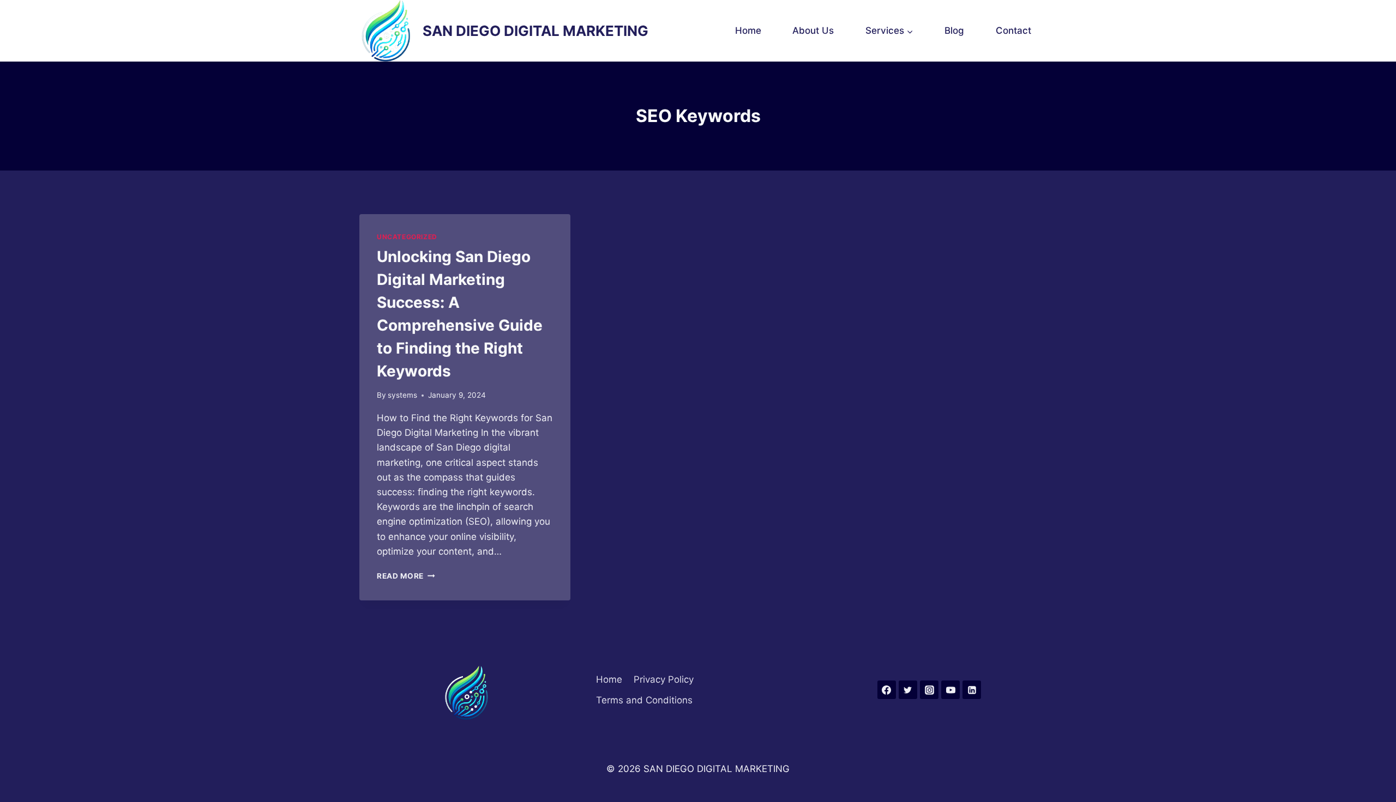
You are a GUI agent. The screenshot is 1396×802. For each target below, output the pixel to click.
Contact (1013, 30)
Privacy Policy (664, 679)
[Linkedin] (971, 690)
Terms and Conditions (644, 700)
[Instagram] (929, 690)
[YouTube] (950, 690)
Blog (954, 30)
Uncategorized (407, 237)
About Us (813, 30)
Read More (406, 576)
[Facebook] (886, 690)
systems (402, 395)
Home (748, 30)
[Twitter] (908, 690)
